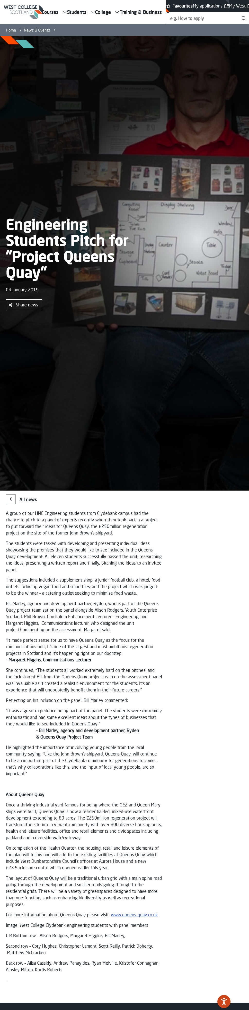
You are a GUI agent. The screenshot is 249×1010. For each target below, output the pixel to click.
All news (28, 499)
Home (11, 30)
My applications (207, 5)
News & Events (37, 30)
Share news (27, 304)
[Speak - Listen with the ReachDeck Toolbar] (224, 1001)
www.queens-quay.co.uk (134, 914)
